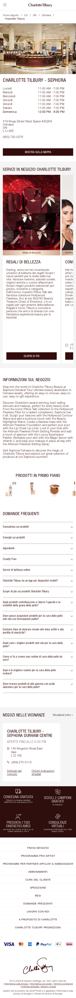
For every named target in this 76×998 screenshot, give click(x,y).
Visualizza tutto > (63, 714)
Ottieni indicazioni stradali (43, 772)
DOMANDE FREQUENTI (38, 903)
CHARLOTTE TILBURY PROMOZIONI (38, 927)
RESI (38, 895)
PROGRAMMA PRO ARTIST (38, 855)
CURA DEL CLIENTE (38, 879)
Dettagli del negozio (14, 772)
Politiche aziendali (30, 986)
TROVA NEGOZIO (38, 847)
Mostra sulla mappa (38, 152)
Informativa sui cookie (41, 983)
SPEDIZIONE (38, 887)
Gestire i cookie (48, 986)
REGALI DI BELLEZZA (23, 261)
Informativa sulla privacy (16, 983)
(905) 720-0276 (13, 136)
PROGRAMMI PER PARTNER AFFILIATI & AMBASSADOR (38, 863)
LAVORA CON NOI (38, 911)
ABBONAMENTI (38, 871)
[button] (38, 527)
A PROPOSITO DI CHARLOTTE (38, 919)
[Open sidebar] (5, 5)
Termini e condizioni (63, 983)
